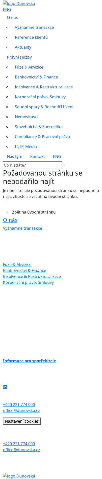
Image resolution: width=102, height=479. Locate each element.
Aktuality (23, 47)
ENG (7, 9)
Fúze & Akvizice (29, 67)
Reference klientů (31, 37)
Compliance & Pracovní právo (42, 136)
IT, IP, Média (26, 146)
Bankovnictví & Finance (36, 77)
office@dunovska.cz (21, 410)
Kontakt (37, 156)
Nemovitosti (26, 116)
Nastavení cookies (22, 421)
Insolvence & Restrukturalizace (44, 87)
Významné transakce (34, 27)
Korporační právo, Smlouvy (40, 97)
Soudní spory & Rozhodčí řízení (44, 107)
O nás (12, 17)
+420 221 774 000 (19, 404)
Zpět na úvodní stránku (34, 212)
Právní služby (19, 57)
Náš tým (14, 156)
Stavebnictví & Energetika (39, 126)
